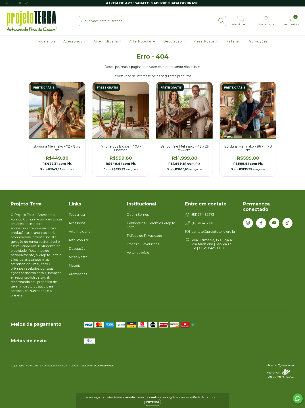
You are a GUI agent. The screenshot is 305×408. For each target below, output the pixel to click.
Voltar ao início (138, 253)
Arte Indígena (106, 41)
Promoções (257, 41)
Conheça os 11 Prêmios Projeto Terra (151, 225)
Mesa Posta (204, 41)
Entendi (152, 402)
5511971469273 (203, 215)
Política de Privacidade (144, 236)
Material (233, 41)
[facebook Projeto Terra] (13, 3)
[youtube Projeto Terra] (20, 3)
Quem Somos (138, 215)
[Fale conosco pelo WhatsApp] (298, 398)
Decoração (173, 41)
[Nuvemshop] (280, 366)
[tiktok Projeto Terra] (26, 3)
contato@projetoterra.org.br (213, 232)
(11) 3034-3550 (202, 223)
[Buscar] (221, 21)
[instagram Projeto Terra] (6, 3)
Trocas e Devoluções (143, 244)
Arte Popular (141, 41)
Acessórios (73, 41)
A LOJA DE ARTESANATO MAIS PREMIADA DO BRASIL (152, 3)
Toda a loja (46, 41)
